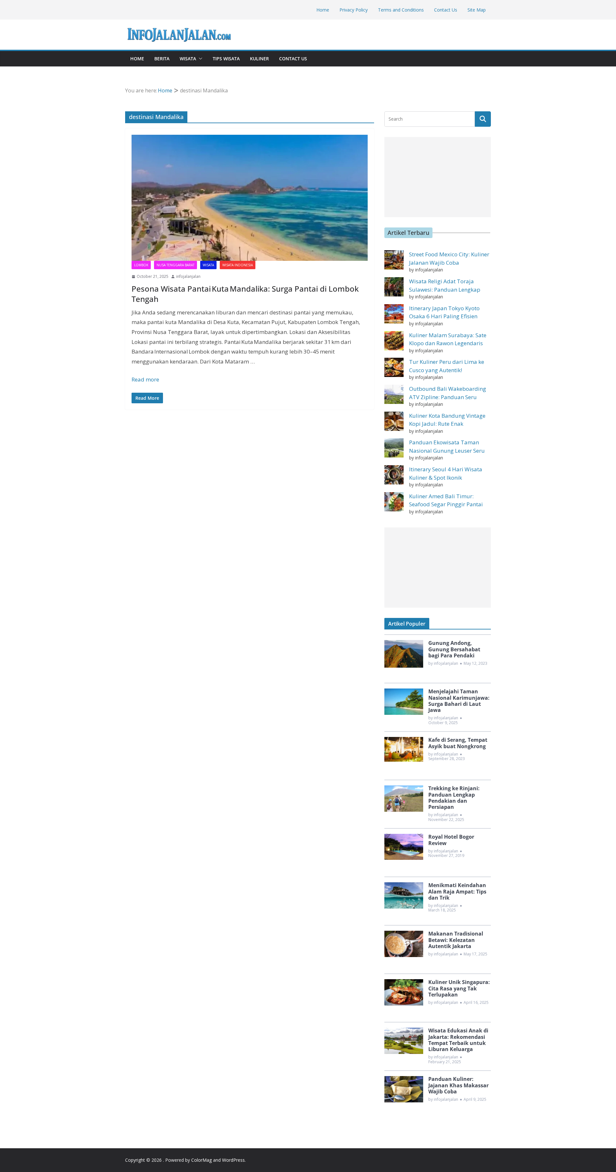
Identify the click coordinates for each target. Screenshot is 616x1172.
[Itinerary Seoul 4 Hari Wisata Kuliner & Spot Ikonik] (394, 474)
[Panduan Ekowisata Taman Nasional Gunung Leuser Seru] (394, 448)
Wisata (188, 59)
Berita (161, 59)
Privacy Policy (353, 10)
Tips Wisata (226, 59)
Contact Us (445, 10)
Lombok (141, 265)
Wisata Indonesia (237, 265)
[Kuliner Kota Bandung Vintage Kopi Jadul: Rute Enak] (394, 421)
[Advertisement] (437, 177)
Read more (145, 379)
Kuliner (259, 59)
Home (322, 10)
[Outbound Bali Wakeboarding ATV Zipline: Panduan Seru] (394, 394)
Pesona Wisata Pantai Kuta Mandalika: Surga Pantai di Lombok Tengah (245, 293)
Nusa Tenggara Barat (175, 265)
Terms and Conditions (401, 10)
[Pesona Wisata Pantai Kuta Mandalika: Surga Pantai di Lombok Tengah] (250, 198)
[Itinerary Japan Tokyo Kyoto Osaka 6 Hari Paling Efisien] (394, 313)
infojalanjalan (188, 276)
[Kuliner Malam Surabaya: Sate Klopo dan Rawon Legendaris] (394, 340)
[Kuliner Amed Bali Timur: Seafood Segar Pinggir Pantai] (394, 501)
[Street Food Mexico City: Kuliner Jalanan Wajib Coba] (394, 259)
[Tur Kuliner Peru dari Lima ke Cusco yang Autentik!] (394, 367)
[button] (199, 58)
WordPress (233, 1160)
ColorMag (201, 1160)
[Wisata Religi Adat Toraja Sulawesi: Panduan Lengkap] (394, 286)
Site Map (476, 10)
